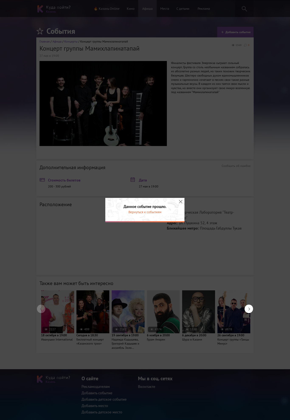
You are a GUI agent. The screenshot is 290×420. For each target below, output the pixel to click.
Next (247, 307)
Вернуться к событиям (144, 212)
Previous (39, 307)
